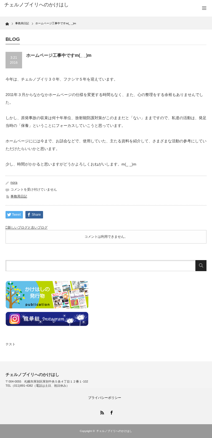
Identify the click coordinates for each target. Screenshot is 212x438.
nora (13, 183)
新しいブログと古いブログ (27, 227)
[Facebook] (111, 412)
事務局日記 (18, 196)
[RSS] (101, 412)
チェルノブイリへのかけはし (36, 4)
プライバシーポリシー (104, 397)
